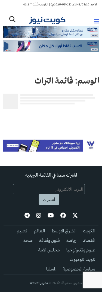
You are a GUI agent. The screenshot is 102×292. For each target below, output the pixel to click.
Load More (51, 120)
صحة (28, 241)
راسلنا (51, 269)
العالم (39, 231)
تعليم (22, 231)
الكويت (89, 231)
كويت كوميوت (82, 260)
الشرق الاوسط (63, 231)
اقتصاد (89, 241)
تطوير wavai (39, 283)
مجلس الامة (49, 250)
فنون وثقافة (49, 241)
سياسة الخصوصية (79, 269)
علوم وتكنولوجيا (80, 250)
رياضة (71, 241)
